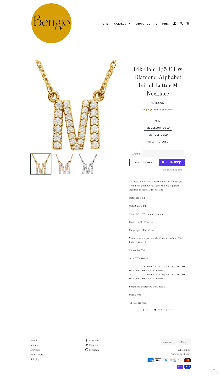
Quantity (136, 153)
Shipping (162, 23)
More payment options (171, 170)
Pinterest (93, 345)
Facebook (94, 340)
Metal (157, 121)
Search (33, 340)
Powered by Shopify (181, 353)
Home (104, 23)
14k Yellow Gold (158, 128)
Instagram (94, 349)
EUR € (183, 341)
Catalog (121, 23)
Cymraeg (166, 341)
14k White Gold (158, 141)
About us (143, 23)
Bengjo (187, 349)
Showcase (35, 349)
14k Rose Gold (158, 134)
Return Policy (37, 354)
